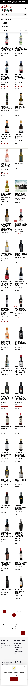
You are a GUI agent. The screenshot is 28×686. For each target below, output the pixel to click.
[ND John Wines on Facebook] (17, 662)
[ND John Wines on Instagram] (15, 662)
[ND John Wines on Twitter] (20, 662)
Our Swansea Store (6, 645)
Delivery (16, 649)
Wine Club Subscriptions (18, 646)
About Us (3, 643)
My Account (17, 643)
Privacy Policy (5, 648)
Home (3, 19)
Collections (9, 19)
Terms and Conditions (7, 650)
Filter (5, 30)
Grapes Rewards (18, 651)
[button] (4, 87)
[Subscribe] (23, 633)
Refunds (16, 654)
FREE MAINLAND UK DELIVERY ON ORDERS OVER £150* (14, 2)
